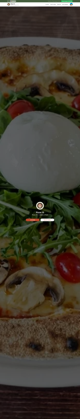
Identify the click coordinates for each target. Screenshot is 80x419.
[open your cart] (71, 4)
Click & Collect (53, 4)
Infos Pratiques (65, 4)
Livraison (47, 4)
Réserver (59, 4)
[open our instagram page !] (8, 1)
